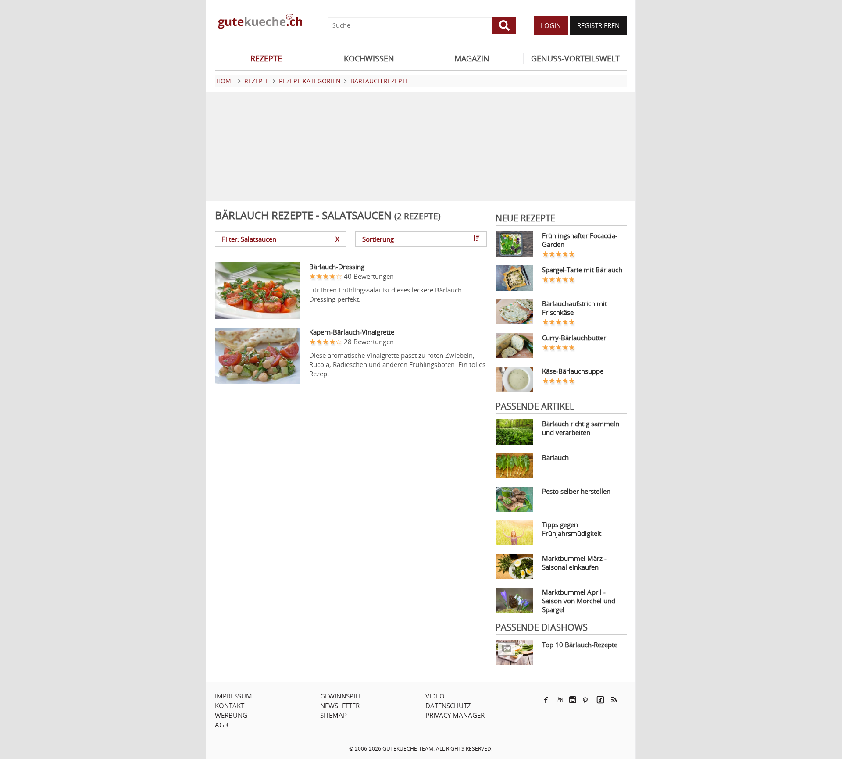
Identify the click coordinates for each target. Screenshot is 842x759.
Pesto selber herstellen (576, 491)
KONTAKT (229, 705)
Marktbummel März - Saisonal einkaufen (574, 562)
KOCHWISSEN (369, 58)
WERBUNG (231, 715)
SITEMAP (333, 715)
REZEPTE (266, 58)
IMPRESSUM (233, 695)
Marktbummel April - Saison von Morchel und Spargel (578, 601)
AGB (221, 724)
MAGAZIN (471, 58)
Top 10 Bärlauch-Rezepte (579, 644)
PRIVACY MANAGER (455, 715)
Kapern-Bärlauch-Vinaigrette (351, 332)
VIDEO (435, 695)
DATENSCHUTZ (448, 705)
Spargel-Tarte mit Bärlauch (582, 269)
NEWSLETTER (340, 705)
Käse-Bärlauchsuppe (572, 371)
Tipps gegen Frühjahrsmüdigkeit (571, 529)
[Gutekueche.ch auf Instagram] (572, 699)
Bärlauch (555, 457)
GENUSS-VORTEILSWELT (575, 58)
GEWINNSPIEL (341, 695)
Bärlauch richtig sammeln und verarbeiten (580, 428)
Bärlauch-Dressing (336, 266)
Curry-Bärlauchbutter (574, 337)
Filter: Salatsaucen (280, 239)
